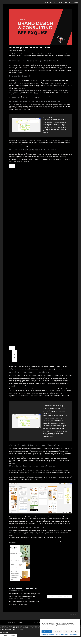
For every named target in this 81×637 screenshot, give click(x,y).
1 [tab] (14, 351)
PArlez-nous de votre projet (58, 596)
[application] (55, 2)
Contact (76, 2)
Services (52, 2)
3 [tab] (14, 357)
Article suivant (74, 614)
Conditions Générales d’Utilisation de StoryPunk (51, 634)
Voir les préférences (71, 631)
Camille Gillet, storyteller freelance (38, 622)
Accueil (46, 2)
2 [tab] (14, 354)
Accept (13, 635)
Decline (4, 635)
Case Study (13, 50)
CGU (21, 622)
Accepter (46, 631)
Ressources (67, 2)
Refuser (57, 631)
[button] (78, 621)
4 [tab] (14, 360)
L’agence (60, 2)
